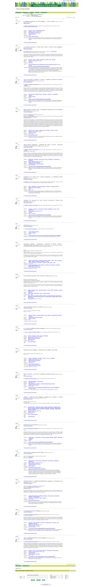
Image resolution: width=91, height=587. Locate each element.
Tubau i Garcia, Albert (51, 295)
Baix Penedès (34, 262)
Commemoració (55, 94)
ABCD (47, 584)
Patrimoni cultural (32, 94)
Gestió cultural (41, 159)
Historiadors (52, 408)
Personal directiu (57, 159)
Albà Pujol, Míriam (27, 23)
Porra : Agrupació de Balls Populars (31, 228)
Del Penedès (27, 51)
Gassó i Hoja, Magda (32, 341)
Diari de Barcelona (32, 552)
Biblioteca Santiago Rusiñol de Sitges (48, 383)
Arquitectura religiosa (43, 260)
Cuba (54, 262)
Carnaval (30, 315)
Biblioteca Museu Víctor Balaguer (35, 162)
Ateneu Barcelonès (31, 298)
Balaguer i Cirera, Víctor (33, 31)
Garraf (30, 262)
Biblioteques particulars (40, 30)
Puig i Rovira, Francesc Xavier (38, 296)
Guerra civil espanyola (41, 186)
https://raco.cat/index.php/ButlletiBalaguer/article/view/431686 (40, 99)
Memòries (46, 208)
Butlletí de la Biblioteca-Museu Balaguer (31, 84)
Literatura (47, 59)
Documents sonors (34, 290)
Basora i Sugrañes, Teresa (33, 161)
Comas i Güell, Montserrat (33, 36)
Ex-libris (29, 335)
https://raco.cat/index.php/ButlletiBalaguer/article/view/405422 (40, 214)
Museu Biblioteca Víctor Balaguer (35, 32)
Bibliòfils (55, 437)
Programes (34, 315)
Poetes (37, 407)
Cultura (33, 460)
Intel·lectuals (52, 358)
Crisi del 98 (42, 408)
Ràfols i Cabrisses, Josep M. (41, 295)
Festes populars (48, 315)
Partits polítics (41, 407)
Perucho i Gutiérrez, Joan (33, 211)
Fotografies (38, 261)
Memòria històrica (39, 94)
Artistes (38, 335)
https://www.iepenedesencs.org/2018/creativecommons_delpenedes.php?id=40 (43, 64)
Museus (46, 159)
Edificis (56, 260)
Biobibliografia (34, 358)
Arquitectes (42, 261)
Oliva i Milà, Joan (32, 382)
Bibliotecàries (31, 159)
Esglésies (49, 260)
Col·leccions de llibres (45, 437)
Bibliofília (51, 437)
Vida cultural (42, 59)
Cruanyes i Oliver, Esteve (33, 264)
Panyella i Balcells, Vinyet (56, 296)
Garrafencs (30, 292)
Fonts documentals (36, 496)
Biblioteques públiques (33, 381)
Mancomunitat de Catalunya (34, 495)
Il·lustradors (34, 335)
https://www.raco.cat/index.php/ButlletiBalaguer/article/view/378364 (41, 442)
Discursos (30, 409)
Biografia (33, 261)
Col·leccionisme (31, 437)
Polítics (34, 30)
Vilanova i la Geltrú (32, 96)
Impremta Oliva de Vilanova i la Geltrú (35, 317)
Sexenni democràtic (36, 408)
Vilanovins (30, 95)
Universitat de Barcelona (33, 134)
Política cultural (38, 460)
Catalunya (30, 61)
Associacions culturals (55, 186)
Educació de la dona (42, 550)
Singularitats (31, 115)
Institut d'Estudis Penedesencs (34, 500)
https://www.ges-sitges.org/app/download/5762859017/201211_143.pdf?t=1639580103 (44, 387)
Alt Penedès (39, 262)
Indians (30, 261)
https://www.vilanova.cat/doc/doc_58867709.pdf (37, 468)
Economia (52, 407)
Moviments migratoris (43, 290)
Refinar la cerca (34, 15)
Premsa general (55, 550)
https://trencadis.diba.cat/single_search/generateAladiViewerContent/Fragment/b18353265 (45, 235)
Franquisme (31, 160)
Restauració (47, 408)
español (67, 0)
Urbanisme (60, 260)
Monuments (45, 94)
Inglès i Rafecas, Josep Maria (43, 264)
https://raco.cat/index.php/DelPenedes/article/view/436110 (39, 66)
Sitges (30, 188)
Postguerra (48, 186)
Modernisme (56, 290)
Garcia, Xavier (30, 297)
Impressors (31, 316)
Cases (53, 260)
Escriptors (30, 30)
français (74, 0)
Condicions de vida (42, 130)
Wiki (50, 584)
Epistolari (53, 59)
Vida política (47, 407)
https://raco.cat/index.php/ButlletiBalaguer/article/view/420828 (40, 166)
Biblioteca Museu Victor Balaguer (34, 360)
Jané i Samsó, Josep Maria (55, 264)
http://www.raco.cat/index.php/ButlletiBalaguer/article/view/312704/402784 (42, 528)
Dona (50, 59)
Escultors (47, 261)
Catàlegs (30, 260)
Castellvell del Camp (32, 163)
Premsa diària (49, 550)
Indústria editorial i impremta (34, 231)
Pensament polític (49, 522)
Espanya (34, 132)
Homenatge (50, 94)
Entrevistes (31, 438)
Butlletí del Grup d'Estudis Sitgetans (31, 378)
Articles (26, 85)
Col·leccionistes (38, 437)
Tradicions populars (40, 315)
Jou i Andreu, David (47, 296)
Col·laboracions (53, 51)
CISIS (44, 584)
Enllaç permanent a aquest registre (31, 42)
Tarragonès (44, 262)
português (64, 0)
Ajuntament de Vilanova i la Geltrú (35, 467)
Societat (37, 59)
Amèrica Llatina (50, 262)
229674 (26, 181)
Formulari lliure (72, 570)
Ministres (34, 409)
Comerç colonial (50, 290)
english (71, 0)
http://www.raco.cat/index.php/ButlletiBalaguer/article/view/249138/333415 (42, 556)
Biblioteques (50, 159)
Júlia (43, 551)
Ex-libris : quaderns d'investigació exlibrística (32, 332)
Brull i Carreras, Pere (32, 295)
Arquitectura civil (35, 260)
